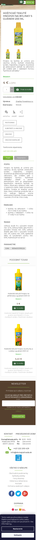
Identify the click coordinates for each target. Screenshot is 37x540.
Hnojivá (8, 134)
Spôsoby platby (18, 476)
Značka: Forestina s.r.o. (24, 101)
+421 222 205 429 (9, 151)
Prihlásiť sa (18, 416)
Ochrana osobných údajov (18, 486)
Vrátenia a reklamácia (18, 481)
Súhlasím (18, 535)
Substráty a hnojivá (13, 128)
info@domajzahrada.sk (21, 452)
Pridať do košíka (25, 89)
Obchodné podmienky (18, 473)
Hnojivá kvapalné (12, 140)
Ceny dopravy (18, 478)
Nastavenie (17, 529)
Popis (8, 158)
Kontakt (18, 483)
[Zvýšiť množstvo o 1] (12, 88)
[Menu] (30, 2)
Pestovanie (10, 123)
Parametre (21, 158)
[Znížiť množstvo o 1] (12, 91)
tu (11, 524)
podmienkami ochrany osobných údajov (18, 410)
